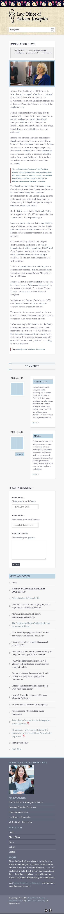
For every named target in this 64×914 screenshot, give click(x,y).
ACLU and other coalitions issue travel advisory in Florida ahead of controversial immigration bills (30, 664)
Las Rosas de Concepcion (20, 817)
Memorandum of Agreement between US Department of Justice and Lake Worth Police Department (32, 733)
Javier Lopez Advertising (36, 901)
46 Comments (47, 53)
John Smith (40, 382)
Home (11, 832)
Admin (37, 436)
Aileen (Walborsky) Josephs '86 (25, 598)
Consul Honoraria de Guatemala (27, 883)
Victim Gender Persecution (20, 822)
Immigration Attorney (18, 812)
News (14, 582)
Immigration (22, 349)
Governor (41, 349)
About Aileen (14, 837)
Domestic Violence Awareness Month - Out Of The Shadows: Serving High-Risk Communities (31, 676)
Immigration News (20, 743)
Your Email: (18, 515)
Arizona (32, 349)
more (36, 423)
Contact (12, 852)
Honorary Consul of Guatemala (22, 807)
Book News (17, 749)
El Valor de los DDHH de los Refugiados (30, 704)
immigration (20, 53)
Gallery (12, 847)
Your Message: (20, 534)
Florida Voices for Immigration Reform (26, 802)
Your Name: (18, 497)
